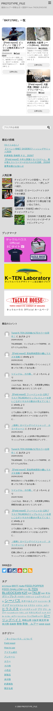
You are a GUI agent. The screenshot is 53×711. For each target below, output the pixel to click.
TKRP (43, 593)
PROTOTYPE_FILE (13, 3)
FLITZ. (25, 590)
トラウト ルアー (42, 605)
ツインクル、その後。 (22, 374)
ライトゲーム (21, 616)
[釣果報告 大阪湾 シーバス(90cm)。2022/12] (38, 34)
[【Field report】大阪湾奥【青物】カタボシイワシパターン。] (38, 75)
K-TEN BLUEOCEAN (20, 590)
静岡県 (41, 624)
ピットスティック (28, 609)
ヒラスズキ (10, 609)
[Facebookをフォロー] (9, 570)
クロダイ (21, 596)
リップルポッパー (35, 616)
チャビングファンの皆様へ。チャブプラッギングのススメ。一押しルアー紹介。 (31, 183)
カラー (7, 661)
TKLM (36, 592)
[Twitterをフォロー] (4, 570)
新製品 (7, 675)
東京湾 (42, 620)
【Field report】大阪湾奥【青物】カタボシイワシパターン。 (38, 87)
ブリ (40, 609)
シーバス (12, 600)
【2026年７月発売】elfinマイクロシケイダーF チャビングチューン (39, 219)
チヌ (25, 605)
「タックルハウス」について (18, 639)
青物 (19, 623)
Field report (9, 643)
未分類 (7, 679)
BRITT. (15, 586)
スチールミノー (29, 601)
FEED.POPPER (34, 585)
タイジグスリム (16, 605)
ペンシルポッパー (13, 612)
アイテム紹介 (10, 652)
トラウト (31, 605)
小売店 (7, 670)
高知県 (47, 624)
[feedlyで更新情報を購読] (25, 570)
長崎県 (13, 624)
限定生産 (8, 688)
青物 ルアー (30, 623)
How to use (9, 648)
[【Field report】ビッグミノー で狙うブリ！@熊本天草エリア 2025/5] (14, 34)
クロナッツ (29, 597)
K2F (25, 592)
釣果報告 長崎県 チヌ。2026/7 (19, 155)
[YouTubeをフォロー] (20, 570)
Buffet (21, 586)
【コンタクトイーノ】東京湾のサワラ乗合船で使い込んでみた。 (39, 201)
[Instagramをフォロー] (14, 570)
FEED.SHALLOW (12, 589)
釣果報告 (44, 48)
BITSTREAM (6, 586)
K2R (30, 593)
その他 (7, 666)
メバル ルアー (10, 616)
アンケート (9, 657)
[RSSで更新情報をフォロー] (30, 570)
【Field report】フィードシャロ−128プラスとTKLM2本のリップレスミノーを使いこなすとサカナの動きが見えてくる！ (31, 397)
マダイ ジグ (23, 612)
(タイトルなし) (11, 145)
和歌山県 (26, 620)
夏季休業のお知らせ (14, 166)
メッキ (44, 612)
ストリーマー (43, 601)
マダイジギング (35, 612)
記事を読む (14, 72)
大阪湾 (35, 620)
